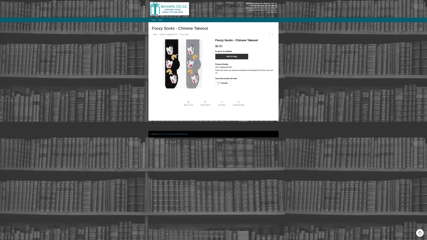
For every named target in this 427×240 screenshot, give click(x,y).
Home (154, 20)
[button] (223, 83)
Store (160, 20)
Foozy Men (184, 34)
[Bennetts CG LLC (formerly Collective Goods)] (169, 9)
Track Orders (205, 105)
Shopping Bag (238, 105)
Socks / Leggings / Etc (168, 34)
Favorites (222, 105)
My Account (188, 105)
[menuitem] (269, 34)
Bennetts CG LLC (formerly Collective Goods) (172, 134)
